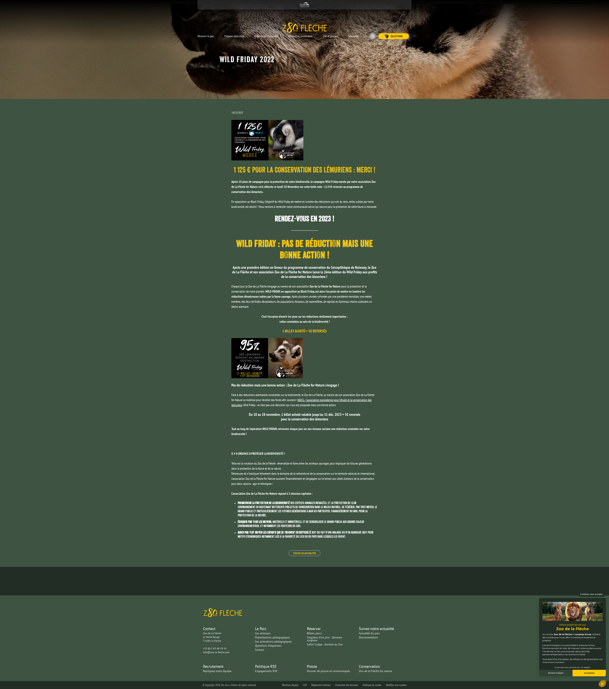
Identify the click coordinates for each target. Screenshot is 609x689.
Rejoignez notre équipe (217, 671)
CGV (305, 685)
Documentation (368, 637)
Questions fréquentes (268, 645)
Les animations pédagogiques (273, 641)
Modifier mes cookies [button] (396, 685)
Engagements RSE (266, 671)
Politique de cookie (372, 685)
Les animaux (262, 633)
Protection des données (346, 685)
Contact (259, 650)
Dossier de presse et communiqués (328, 671)
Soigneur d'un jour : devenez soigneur (324, 639)
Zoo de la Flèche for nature (375, 671)
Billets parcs (314, 633)
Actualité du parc (369, 633)
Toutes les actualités (304, 553)
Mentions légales (290, 685)
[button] (205, 35)
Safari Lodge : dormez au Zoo (325, 644)
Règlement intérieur (321, 685)
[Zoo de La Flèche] (304, 27)
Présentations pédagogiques (272, 637)
